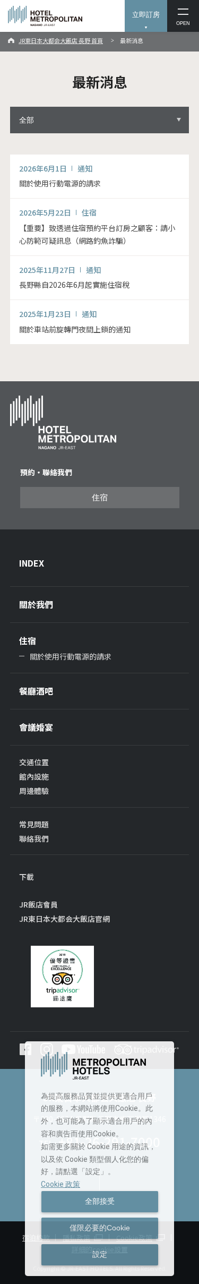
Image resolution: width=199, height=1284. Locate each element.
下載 (26, 876)
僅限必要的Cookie (100, 1227)
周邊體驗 (34, 790)
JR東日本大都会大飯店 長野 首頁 (61, 40)
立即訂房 (146, 15)
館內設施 (34, 776)
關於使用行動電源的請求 (70, 656)
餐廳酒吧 (36, 690)
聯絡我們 (34, 838)
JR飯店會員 (38, 904)
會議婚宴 (36, 727)
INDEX (31, 563)
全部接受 (100, 1201)
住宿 (100, 497)
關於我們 (36, 604)
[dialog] (99, 1158)
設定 (99, 1254)
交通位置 (34, 762)
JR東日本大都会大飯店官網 (64, 918)
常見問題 (34, 824)
